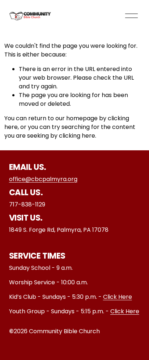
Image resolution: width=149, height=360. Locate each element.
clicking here (77, 135)
